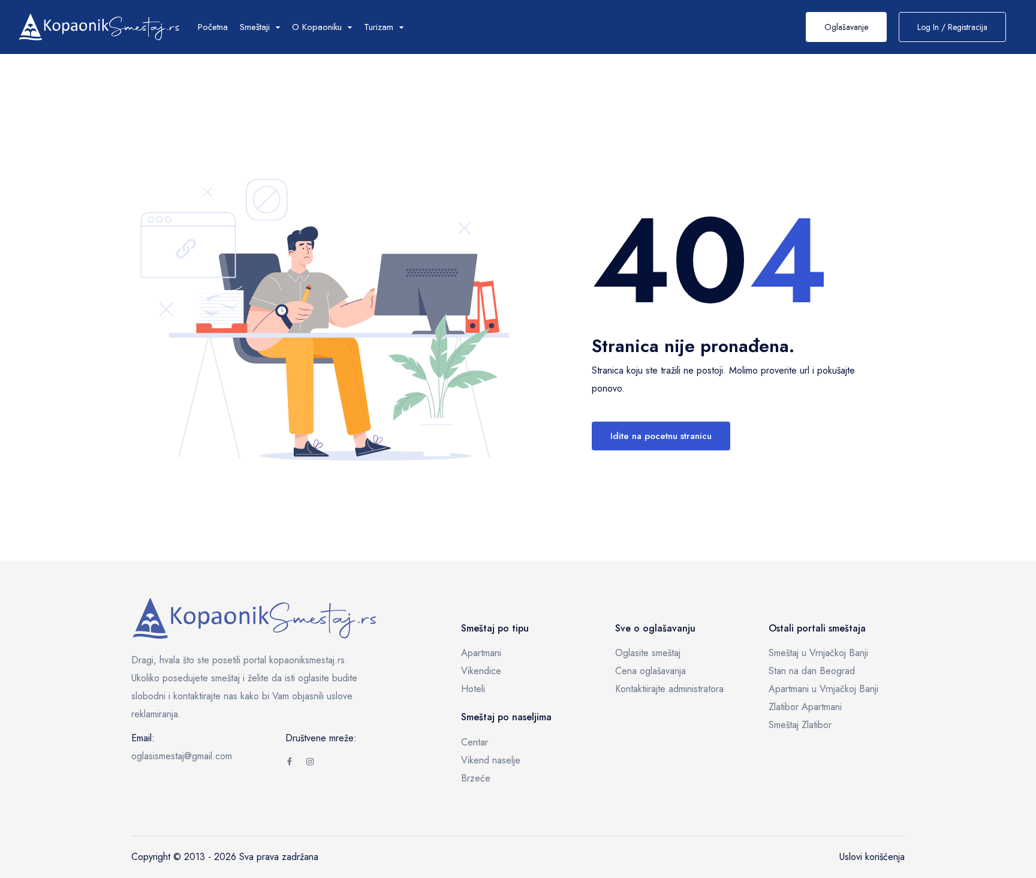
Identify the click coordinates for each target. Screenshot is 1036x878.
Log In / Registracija (952, 27)
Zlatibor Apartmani (805, 707)
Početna (213, 27)
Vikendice (481, 671)
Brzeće (475, 778)
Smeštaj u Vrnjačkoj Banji (818, 653)
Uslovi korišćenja (872, 857)
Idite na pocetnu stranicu (661, 436)
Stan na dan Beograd (812, 671)
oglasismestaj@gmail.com (181, 756)
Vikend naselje (490, 760)
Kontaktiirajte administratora (669, 689)
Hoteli (473, 689)
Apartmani (481, 653)
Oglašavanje (846, 27)
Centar (474, 742)
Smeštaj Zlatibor (800, 725)
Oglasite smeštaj (647, 653)
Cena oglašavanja (650, 671)
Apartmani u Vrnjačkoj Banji (823, 689)
